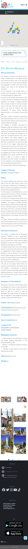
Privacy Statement (16, 546)
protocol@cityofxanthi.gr (11, 471)
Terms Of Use (24, 546)
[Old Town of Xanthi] (7, 5)
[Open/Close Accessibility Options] (25, 538)
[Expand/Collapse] (4, 62)
